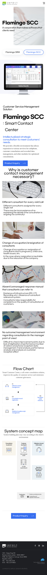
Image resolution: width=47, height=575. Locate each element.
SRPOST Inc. (10, 3)
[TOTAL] (44, 3)
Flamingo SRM (13, 52)
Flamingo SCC (33, 52)
